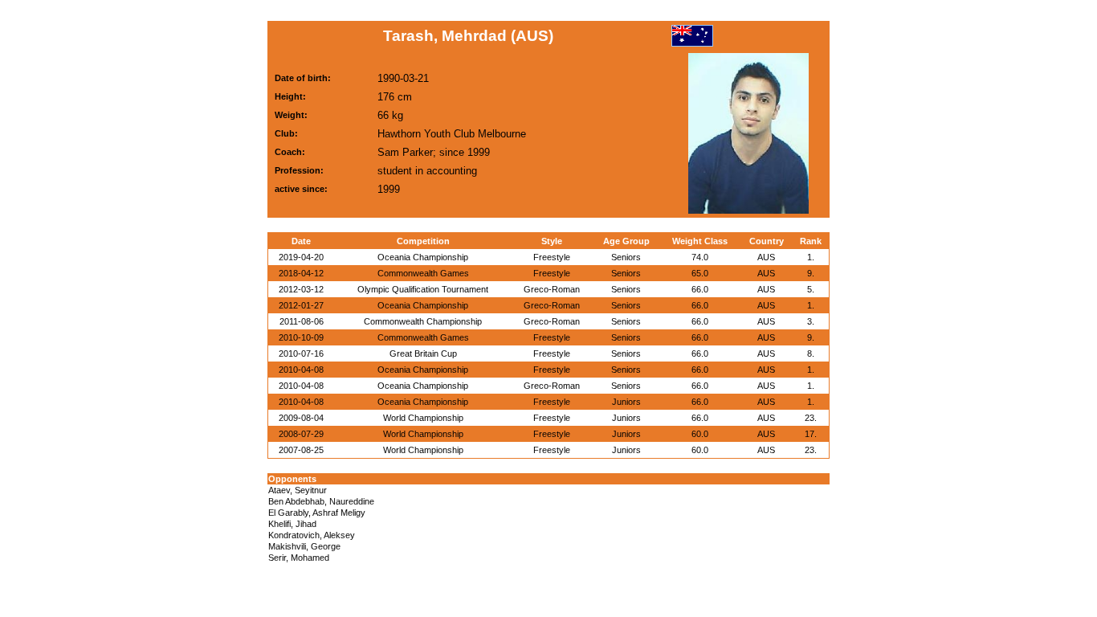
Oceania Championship (422, 257)
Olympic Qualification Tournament (422, 289)
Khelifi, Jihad (292, 524)
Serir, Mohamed (298, 557)
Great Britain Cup (423, 353)
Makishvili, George (304, 546)
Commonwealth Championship (423, 321)
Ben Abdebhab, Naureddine (321, 501)
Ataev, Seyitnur (297, 490)
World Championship (423, 418)
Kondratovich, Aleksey (311, 535)
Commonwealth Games (423, 273)
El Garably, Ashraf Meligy (316, 512)
